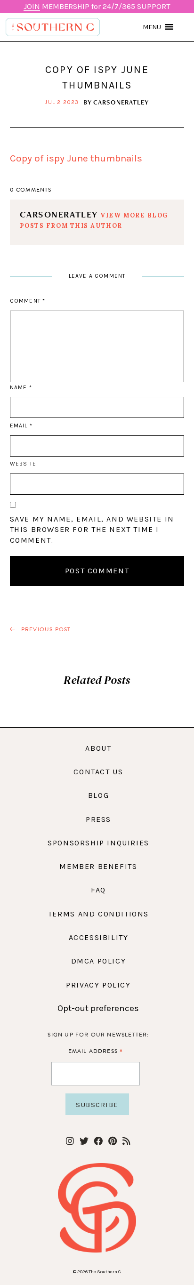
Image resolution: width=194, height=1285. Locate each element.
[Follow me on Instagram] (70, 1142)
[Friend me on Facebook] (98, 1142)
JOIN (32, 6)
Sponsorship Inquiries (98, 842)
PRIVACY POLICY (98, 984)
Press (98, 819)
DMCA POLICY (98, 960)
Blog (98, 795)
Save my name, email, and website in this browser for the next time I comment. (92, 529)
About (98, 748)
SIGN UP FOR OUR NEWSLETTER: (98, 1034)
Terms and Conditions (98, 913)
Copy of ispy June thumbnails (76, 158)
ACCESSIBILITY (99, 937)
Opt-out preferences (98, 1008)
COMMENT (27, 300)
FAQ (98, 889)
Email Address (95, 1050)
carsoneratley (121, 102)
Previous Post (45, 630)
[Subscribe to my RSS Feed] (126, 1142)
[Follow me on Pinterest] (112, 1142)
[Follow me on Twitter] (84, 1142)
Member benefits (98, 866)
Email (21, 425)
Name (21, 387)
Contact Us (98, 771)
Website (23, 463)
